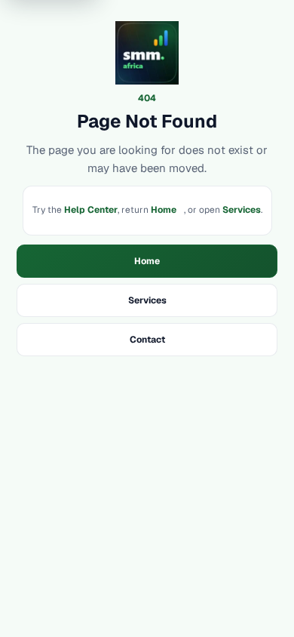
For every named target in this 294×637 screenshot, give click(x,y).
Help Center (91, 210)
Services (241, 210)
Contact (147, 340)
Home (163, 210)
